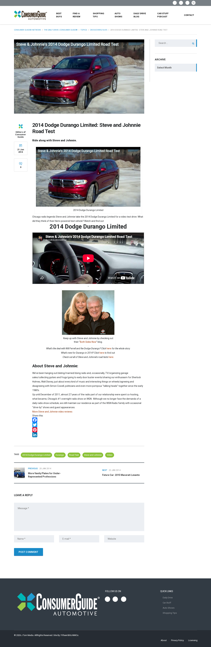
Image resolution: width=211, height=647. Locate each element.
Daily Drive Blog (140, 15)
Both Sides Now (88, 342)
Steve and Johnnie (93, 455)
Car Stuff (167, 602)
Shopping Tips (98, 15)
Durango (60, 455)
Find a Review (76, 15)
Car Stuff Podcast (162, 15)
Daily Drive (168, 597)
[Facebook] (88, 419)
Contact (189, 15)
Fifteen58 (65, 635)
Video (109, 455)
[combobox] (176, 68)
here (108, 348)
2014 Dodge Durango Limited (36, 455)
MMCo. (75, 635)
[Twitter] (88, 424)
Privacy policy (177, 640)
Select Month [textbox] (164, 67)
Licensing (192, 640)
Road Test (74, 455)
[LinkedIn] (88, 434)
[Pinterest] (88, 429)
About (164, 640)
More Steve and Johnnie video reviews (52, 411)
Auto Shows (118, 15)
